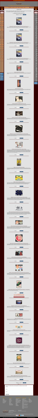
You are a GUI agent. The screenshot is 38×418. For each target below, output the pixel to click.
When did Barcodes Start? (1, 78)
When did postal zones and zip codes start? (1, 76)
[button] (24, 14)
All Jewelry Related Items (2, 23)
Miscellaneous (2, 38)
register (30, 399)
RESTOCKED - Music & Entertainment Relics (35, 18)
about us (4, 399)
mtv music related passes (25, 404)
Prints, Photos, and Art (2, 48)
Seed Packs (2, 49)
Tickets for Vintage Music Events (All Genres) (35, 55)
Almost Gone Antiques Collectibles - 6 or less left (1, 21)
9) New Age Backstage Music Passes (35, 47)
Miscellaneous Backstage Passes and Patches (35, 74)
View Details (30, 95)
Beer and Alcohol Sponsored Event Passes (35, 66)
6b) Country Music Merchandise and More (35, 42)
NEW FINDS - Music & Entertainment (35, 14)
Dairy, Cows (2, 33)
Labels (1, 34)
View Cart (24, 7)
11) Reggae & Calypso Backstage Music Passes (35, 51)
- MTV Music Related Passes (35, 61)
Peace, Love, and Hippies (1, 41)
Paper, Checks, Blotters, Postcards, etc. (2, 39)
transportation (17, 405)
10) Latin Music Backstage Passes (35, 49)
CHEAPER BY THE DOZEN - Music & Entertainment (35, 23)
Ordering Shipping (9, 7)
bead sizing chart (11, 404)
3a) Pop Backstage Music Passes (35, 33)
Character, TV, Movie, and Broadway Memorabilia (2, 30)
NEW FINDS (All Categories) (2, 14)
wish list (10, 401)
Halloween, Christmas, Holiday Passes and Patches (35, 72)
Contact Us (19, 7)
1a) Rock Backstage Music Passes (35, 26)
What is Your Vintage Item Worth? (1, 73)
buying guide (10, 403)
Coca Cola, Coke (1, 31)
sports (16, 403)
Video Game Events (35, 80)
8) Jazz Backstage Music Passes (35, 46)
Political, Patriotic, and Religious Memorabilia (2, 45)
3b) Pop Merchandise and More (35, 35)
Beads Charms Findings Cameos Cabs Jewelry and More (1, 25)
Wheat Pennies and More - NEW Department (1, 15)
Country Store (2, 32)
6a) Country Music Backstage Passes (35, 40)
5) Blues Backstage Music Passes (35, 38)
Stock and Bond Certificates (2, 55)
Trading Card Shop (2, 59)
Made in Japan (2, 36)
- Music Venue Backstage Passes (35, 63)
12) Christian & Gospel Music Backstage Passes (35, 53)
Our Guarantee (13, 7)
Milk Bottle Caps (1, 37)
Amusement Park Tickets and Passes (35, 64)
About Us (16, 7)
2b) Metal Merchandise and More (35, 32)
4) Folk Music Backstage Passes (35, 37)
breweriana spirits (18, 401)
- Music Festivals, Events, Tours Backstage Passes (35, 58)
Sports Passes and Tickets (35, 77)
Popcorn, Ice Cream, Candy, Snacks (2, 46)
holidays (17, 404)
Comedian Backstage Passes (35, 68)
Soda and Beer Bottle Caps (2, 53)
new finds (17, 399)
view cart (10, 399)
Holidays (2, 35)
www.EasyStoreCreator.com (32, 417)
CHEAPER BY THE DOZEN (2, 19)
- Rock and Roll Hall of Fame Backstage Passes (35, 60)
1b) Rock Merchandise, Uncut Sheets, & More (35, 28)
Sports (1, 54)
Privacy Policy (22, 7)
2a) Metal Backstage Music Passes (35, 30)
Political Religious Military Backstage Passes (35, 76)
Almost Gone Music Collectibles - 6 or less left (35, 20)
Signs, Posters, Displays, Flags (2, 50)
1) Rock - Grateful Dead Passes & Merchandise (35, 24)
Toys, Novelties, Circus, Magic (2, 58)
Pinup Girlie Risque (2, 42)
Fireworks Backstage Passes (35, 70)
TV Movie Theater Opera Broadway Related (35, 79)
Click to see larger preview (19, 132)
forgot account (30, 401)
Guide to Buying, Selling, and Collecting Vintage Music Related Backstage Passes (35, 83)
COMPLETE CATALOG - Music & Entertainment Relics (35, 16)
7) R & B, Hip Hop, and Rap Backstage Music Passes (35, 44)
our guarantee (4, 401)
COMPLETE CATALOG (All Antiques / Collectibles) (2, 18)
